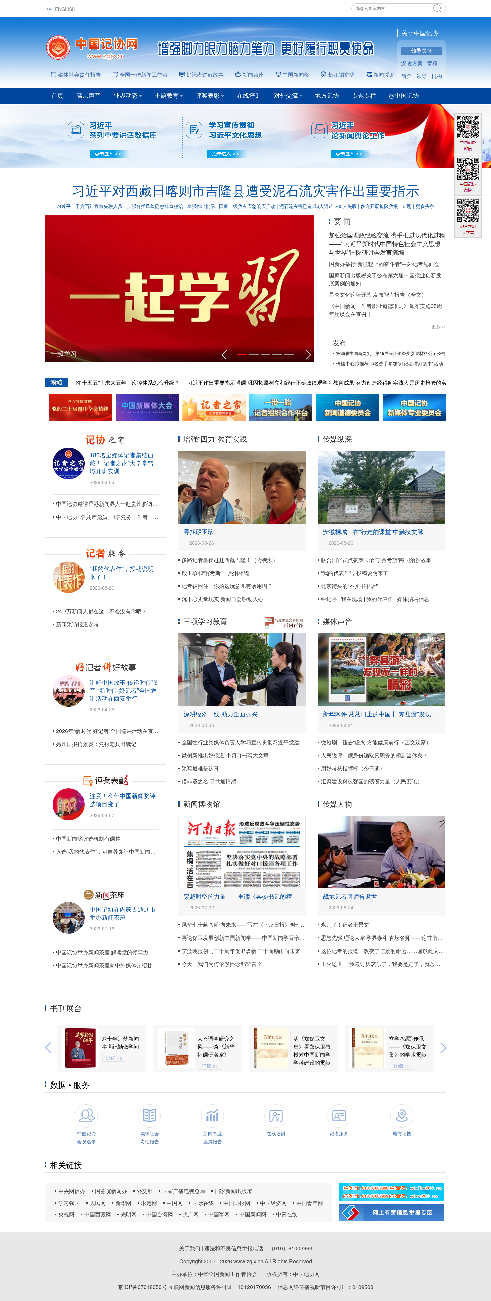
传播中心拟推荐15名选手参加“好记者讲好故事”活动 (389, 363)
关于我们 (189, 1248)
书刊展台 (66, 1008)
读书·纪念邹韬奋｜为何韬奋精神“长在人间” (408, 1046)
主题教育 (167, 95)
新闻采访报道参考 (77, 624)
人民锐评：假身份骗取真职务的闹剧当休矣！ (374, 755)
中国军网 (219, 1214)
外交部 (145, 1191)
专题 (407, 206)
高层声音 (88, 95)
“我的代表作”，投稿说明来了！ (122, 572)
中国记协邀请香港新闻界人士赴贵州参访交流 (109, 504)
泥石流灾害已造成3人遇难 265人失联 (318, 206)
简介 (406, 76)
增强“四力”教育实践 (215, 438)
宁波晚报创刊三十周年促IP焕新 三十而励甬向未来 (241, 951)
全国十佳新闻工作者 (144, 74)
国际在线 (203, 1203)
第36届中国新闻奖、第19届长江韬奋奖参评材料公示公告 (390, 353)
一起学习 (63, 353)
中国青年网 (309, 1203)
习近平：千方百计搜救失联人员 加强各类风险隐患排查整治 (120, 206)
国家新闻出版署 (233, 1191)
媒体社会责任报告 (79, 74)
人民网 (98, 1203)
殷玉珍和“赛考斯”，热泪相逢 (215, 573)
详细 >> (114, 1065)
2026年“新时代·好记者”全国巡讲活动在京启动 (110, 731)
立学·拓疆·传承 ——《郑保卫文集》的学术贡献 (312, 1046)
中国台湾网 (159, 1214)
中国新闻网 (252, 1214)
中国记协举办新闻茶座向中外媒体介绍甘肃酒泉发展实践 (123, 965)
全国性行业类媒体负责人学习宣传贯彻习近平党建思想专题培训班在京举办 (270, 742)
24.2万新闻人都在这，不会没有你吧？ (101, 611)
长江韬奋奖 (341, 74)
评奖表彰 (208, 95)
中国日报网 (236, 1203)
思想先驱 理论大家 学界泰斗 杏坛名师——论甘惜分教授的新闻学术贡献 (406, 938)
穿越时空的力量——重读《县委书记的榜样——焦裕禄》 (259, 896)
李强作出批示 (201, 206)
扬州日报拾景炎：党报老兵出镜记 (96, 744)
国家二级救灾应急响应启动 (247, 206)
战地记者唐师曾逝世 (350, 896)
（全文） (416, 294)
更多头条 (425, 206)
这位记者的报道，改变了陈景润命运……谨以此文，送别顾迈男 (396, 951)
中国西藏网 (97, 1214)
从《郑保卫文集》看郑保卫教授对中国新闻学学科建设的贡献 (216, 1050)
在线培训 (249, 95)
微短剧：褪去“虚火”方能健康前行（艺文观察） (376, 742)
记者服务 (339, 1133)
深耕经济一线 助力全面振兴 (221, 713)
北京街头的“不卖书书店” (349, 586)
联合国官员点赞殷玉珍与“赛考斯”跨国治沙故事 (376, 560)
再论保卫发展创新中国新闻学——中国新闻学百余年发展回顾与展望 (262, 938)
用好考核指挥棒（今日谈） (353, 768)
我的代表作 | (381, 599)
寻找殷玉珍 (199, 531)
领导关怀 (421, 50)
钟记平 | (331, 599)
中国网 (175, 1203)
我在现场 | (353, 599)
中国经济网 (273, 1203)
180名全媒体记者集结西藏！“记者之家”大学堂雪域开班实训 (122, 462)
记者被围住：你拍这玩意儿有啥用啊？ (227, 586)
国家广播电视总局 (183, 1191)
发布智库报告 (389, 294)
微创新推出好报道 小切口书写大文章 (225, 755)
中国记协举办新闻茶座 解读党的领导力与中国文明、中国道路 (129, 952)
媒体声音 (337, 621)
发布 (339, 342)
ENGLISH (65, 9)
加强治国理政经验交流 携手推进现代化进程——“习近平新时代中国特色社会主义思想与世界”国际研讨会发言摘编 (387, 244)
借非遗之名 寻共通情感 (209, 781)
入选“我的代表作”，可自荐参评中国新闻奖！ (108, 851)
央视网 (66, 1214)
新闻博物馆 (201, 803)
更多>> (438, 326)
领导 (421, 76)
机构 (436, 76)
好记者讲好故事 (205, 74)
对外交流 (286, 95)
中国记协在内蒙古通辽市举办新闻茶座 (123, 913)
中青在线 (286, 1214)
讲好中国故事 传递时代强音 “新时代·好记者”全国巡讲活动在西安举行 (123, 690)
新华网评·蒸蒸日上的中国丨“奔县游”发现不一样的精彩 (395, 713)
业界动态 (126, 95)
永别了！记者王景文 (345, 924)
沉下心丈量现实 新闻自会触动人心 (222, 599)
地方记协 (327, 95)
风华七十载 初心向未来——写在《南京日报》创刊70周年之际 (255, 924)
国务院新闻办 (111, 1191)
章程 (432, 63)
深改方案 (412, 63)
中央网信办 (71, 1191)
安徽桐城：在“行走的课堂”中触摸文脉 (373, 531)
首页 (57, 95)
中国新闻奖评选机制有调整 (88, 838)
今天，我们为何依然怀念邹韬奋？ (222, 964)
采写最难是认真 (200, 768)
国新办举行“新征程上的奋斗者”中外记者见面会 (384, 264)
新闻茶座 (253, 74)
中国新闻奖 (296, 74)
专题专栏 (364, 95)
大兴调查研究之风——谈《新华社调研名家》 (120, 1046)
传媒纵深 (337, 438)
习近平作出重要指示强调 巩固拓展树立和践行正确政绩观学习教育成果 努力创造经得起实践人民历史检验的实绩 (295, 382)
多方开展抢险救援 (379, 206)
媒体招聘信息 (413, 599)
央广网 (191, 1214)
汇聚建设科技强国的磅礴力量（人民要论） (372, 781)
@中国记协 (404, 95)
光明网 (129, 1214)
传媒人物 (337, 803)
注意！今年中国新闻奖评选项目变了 (123, 799)
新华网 (123, 1203)
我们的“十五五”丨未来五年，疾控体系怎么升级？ (97, 382)
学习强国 (69, 1203)
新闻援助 (384, 74)
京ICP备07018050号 (142, 1287)
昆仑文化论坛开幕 (350, 294)
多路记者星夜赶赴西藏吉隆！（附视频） (230, 560)
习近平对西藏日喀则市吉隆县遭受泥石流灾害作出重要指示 (245, 190)
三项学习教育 (205, 621)
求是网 (149, 1203)
